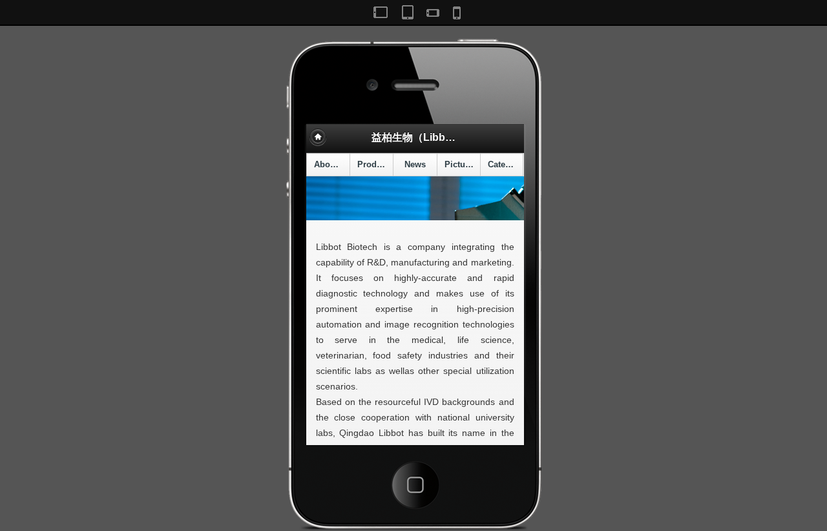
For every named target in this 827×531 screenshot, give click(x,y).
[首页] (317, 137)
